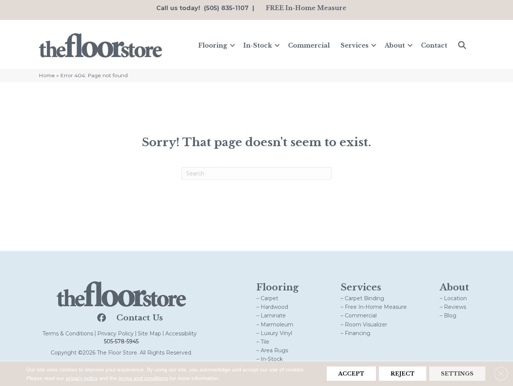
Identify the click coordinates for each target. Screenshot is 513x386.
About (395, 45)
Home (47, 75)
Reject (403, 373)
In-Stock (257, 45)
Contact (434, 45)
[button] (232, 45)
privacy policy (82, 378)
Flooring (212, 45)
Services (354, 45)
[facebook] (100, 318)
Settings (457, 373)
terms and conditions (143, 378)
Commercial (309, 45)
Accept (351, 373)
